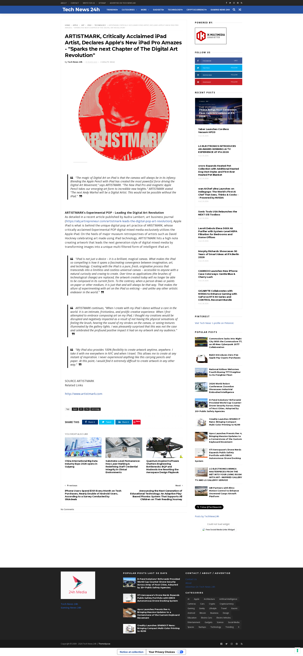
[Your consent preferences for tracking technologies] (297, 650)
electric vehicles (224, 617)
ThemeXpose (104, 643)
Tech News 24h (69, 603)
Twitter (220, 68)
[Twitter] (227, 644)
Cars (202, 603)
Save (138, 421)
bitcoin (203, 613)
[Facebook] (221, 644)
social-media (233, 622)
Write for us (89, 3)
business (214, 613)
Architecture (209, 599)
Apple (75, 25)
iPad (89, 25)
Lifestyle (213, 608)
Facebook (220, 61)
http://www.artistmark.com (83, 394)
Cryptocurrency (196, 9)
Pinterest (220, 82)
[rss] (241, 3)
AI (188, 599)
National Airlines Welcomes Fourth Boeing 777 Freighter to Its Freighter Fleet (225, 372)
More (144, 9)
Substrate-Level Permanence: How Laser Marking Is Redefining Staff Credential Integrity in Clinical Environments (123, 467)
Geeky (202, 608)
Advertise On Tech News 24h (200, 586)
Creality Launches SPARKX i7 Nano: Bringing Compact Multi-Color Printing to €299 (224, 422)
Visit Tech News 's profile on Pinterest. (214, 323)
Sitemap (102, 3)
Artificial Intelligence (228, 599)
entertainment (194, 622)
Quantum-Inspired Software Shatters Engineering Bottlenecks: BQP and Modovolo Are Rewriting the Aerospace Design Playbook (162, 467)
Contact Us (191, 579)
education (192, 617)
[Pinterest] (237, 3)
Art (82, 25)
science (220, 622)
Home (67, 25)
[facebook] (226, 3)
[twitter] (230, 3)
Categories (128, 9)
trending (112, 9)
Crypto (212, 603)
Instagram (220, 75)
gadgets (158, 9)
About (64, 3)
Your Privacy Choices (162, 651)
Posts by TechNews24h (207, 516)
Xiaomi (234, 608)
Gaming (191, 608)
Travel (224, 608)
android (191, 613)
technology (175, 9)
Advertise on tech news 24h (123, 3)
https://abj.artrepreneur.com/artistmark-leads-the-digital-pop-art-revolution (118, 221)
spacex (191, 627)
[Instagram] (234, 3)
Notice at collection (131, 651)
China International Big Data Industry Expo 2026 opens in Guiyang (81, 464)
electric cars (206, 617)
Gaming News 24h (220, 9)
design (226, 613)
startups (202, 627)
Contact (75, 3)
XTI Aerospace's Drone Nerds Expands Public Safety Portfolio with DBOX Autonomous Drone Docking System (218, 455)
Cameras (192, 603)
